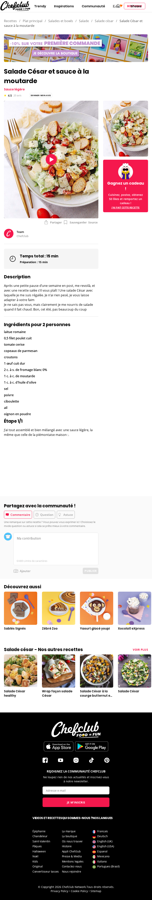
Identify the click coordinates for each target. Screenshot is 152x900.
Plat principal (32, 21)
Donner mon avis (41, 95)
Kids (35, 861)
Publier (91, 571)
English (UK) (104, 841)
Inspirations (64, 6)
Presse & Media (72, 856)
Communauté (93, 6)
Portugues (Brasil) (108, 866)
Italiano (102, 861)
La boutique (69, 836)
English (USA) (105, 846)
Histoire (67, 846)
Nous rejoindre (71, 871)
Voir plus (140, 649)
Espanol (102, 851)
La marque (69, 831)
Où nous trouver (72, 841)
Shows (135, 6)
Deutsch (102, 836)
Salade (84, 21)
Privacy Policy (59, 891)
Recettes (18, 6)
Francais (102, 831)
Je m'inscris (76, 802)
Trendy (40, 6)
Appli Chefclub (71, 851)
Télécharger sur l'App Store (58, 746)
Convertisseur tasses (45, 871)
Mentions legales (73, 861)
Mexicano (103, 856)
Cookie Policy (79, 891)
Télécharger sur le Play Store (91, 746)
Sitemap (95, 891)
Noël (35, 856)
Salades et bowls (60, 21)
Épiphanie (38, 831)
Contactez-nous (72, 866)
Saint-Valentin (41, 841)
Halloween (39, 851)
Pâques (37, 846)
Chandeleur (40, 836)
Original (37, 866)
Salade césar (104, 21)
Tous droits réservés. (100, 887)
